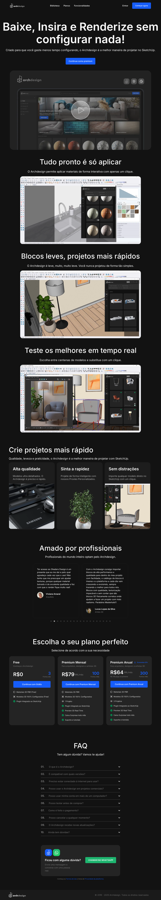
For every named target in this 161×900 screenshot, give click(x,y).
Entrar (125, 5)
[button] (51, 621)
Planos (67, 5)
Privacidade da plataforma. (94, 879)
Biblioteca (54, 5)
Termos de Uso (71, 879)
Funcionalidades (82, 5)
